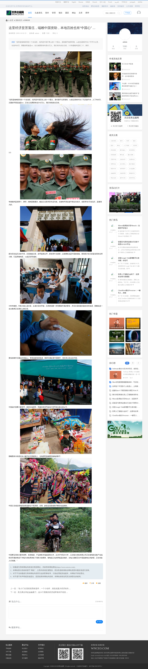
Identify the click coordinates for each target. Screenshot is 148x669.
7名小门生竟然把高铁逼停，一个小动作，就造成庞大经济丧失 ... (44, 588)
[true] (119, 13)
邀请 (86, 583)
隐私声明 (41, 658)
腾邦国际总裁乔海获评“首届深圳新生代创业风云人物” (130, 95)
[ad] (125, 437)
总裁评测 (122, 173)
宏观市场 (113, 159)
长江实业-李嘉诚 (127, 64)
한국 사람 (103, 2)
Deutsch (94, 2)
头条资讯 (38, 13)
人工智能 (126, 145)
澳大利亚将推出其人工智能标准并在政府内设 (128, 394)
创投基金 (85, 6)
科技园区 (113, 150)
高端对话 (132, 173)
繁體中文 (66, 2)
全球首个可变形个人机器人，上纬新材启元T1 (128, 386)
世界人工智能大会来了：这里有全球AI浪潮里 (128, 411)
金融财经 (113, 173)
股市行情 (122, 178)
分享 (92, 583)
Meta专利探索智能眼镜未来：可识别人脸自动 (128, 382)
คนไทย (140, 2)
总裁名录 (122, 159)
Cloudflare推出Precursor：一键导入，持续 (127, 415)
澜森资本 (105, 6)
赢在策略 (130, 155)
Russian (81, 2)
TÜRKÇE (124, 2)
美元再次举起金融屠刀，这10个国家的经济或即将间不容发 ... (43, 592)
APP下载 (8, 651)
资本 (47, 13)
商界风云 (113, 164)
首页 (30, 13)
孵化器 (122, 155)
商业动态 (113, 178)
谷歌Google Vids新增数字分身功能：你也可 (127, 407)
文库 (80, 13)
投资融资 (120, 6)
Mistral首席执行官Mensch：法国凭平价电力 (127, 399)
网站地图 (8, 655)
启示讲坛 (122, 164)
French (110, 2)
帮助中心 (25, 655)
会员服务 (25, 651)
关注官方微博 (117, 126)
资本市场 (132, 178)
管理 (54, 13)
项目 (60, 13)
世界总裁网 (7, 20)
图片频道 (132, 164)
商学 (87, 13)
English (74, 2)
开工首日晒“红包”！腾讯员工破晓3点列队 (124, 211)
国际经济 (18, 20)
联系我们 (41, 648)
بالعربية (117, 2)
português (132, 2)
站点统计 (25, 648)
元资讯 (135, 145)
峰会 (74, 13)
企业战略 (132, 168)
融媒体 (112, 6)
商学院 (137, 6)
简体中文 (58, 2)
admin (37, 33)
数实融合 (122, 150)
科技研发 (132, 150)
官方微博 (25, 658)
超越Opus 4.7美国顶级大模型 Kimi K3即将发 (128, 390)
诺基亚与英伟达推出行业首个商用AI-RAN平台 (128, 403)
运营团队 (41, 651)
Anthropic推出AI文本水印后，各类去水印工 (127, 369)
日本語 (88, 2)
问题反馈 (8, 658)
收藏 (99, 583)
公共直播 (129, 6)
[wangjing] (113, 226)
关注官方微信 (134, 126)
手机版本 (8, 648)
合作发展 (41, 655)
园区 (67, 13)
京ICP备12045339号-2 (95, 666)
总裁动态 (132, 159)
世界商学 (122, 168)
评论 (100, 622)
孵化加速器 (95, 6)
